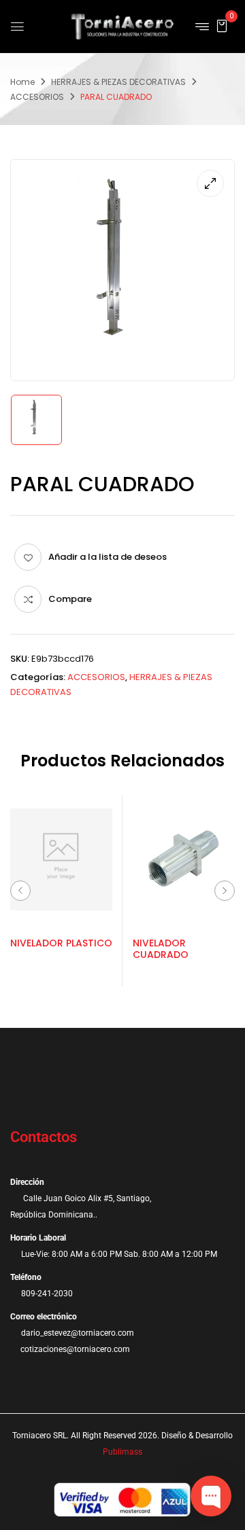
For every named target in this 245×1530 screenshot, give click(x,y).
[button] (222, 25)
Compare (70, 598)
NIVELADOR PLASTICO (61, 943)
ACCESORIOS (37, 97)
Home (22, 82)
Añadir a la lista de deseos (107, 556)
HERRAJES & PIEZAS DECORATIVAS (118, 82)
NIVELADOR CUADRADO (161, 948)
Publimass (122, 1452)
